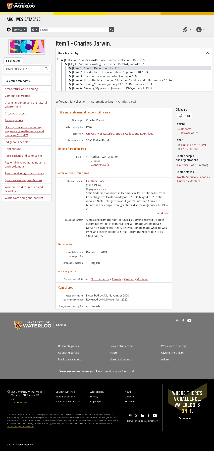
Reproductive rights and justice (24, 173)
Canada (117, 279)
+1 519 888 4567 (19, 402)
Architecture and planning (21, 89)
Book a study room (122, 346)
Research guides (68, 346)
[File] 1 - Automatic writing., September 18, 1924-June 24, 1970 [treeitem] (106, 64)
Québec (129, 279)
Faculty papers (14, 120)
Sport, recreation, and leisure (23, 180)
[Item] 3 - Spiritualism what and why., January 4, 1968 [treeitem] (105, 76)
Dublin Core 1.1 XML (193, 145)
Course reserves (68, 353)
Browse (18, 29)
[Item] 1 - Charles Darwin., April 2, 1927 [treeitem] (96, 68)
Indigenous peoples (17, 142)
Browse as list (189, 133)
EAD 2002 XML (190, 149)
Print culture (13, 149)
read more (163, 213)
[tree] (134, 74)
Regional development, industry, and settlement (25, 164)
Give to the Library (172, 353)
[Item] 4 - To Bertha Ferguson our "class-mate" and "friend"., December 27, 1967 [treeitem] (122, 80)
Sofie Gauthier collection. (71, 101)
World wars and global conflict (24, 198)
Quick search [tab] (13, 60)
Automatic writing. (102, 101)
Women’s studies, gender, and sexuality (24, 189)
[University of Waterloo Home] (21, 6)
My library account (70, 359)
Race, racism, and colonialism (23, 156)
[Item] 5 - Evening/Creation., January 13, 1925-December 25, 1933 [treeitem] (112, 84)
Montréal (142, 279)
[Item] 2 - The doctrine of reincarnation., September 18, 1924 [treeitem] (110, 72)
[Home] (9, 30)
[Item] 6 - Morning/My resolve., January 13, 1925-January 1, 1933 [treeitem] (112, 88)
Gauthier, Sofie (100, 165)
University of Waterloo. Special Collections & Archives (119, 133)
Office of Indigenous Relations (20, 426)
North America (100, 279)
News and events (120, 359)
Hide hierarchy (68, 53)
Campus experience (17, 96)
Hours (114, 353)
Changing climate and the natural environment (26, 104)
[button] (186, 30)
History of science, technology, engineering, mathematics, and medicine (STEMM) (24, 131)
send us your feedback (119, 371)
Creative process (15, 113)
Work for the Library (174, 346)
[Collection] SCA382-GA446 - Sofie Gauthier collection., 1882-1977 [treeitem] (104, 60)
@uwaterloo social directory (142, 420)
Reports (186, 129)
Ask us (165, 359)
